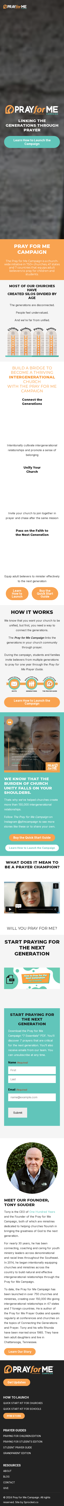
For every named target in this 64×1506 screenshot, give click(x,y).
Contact (9, 1482)
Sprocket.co (31, 1502)
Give (6, 1488)
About (7, 1470)
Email (17, 1089)
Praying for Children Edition (22, 1435)
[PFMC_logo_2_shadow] (15, 6)
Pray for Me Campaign (32, 249)
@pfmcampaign (28, 821)
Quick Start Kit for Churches (23, 1403)
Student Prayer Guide (17, 1447)
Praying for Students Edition (22, 1441)
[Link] (55, 7)
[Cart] (58, 7)
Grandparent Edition (17, 1453)
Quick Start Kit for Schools (22, 1408)
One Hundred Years (42, 1211)
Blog (6, 1476)
